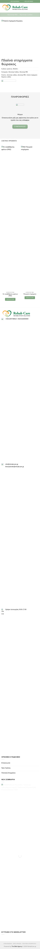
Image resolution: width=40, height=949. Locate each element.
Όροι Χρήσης (6, 768)
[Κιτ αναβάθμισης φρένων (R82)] (10, 218)
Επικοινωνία (5, 763)
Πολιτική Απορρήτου (8, 773)
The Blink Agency (17, 946)
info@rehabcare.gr (11, 464)
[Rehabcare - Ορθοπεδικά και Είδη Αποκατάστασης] (15, 7)
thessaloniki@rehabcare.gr (14, 466)
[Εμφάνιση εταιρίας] (8, 81)
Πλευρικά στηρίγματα (29, 294)
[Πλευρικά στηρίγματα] (30, 218)
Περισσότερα (10, 299)
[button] (34, 7)
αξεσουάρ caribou (12, 75)
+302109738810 (11, 319)
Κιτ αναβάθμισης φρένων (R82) (10, 294)
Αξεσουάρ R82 (12, 15)
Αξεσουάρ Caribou (26, 15)
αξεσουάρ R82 (22, 75)
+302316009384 (22, 319)
